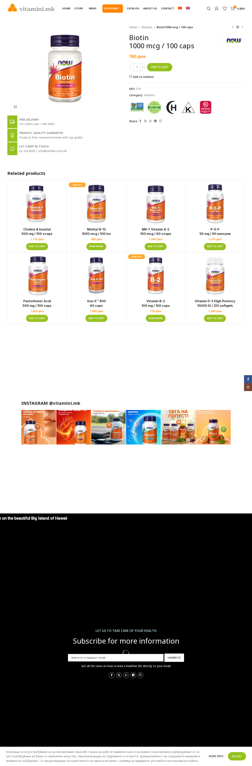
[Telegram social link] (155, 121)
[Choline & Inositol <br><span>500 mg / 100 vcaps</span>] (37, 203)
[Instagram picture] (38, 427)
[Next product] (242, 27)
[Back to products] (237, 27)
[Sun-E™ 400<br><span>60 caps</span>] (96, 275)
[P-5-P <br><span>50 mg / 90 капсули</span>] (215, 203)
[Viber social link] (160, 121)
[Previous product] (232, 27)
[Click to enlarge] (15, 107)
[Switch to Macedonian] (180, 8)
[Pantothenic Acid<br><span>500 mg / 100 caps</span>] (37, 275)
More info (216, 756)
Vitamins (146, 27)
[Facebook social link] (140, 121)
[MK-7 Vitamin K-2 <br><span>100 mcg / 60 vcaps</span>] (155, 203)
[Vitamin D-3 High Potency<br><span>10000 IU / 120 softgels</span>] (215, 275)
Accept (237, 756)
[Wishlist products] (225, 9)
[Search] (209, 9)
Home (133, 27)
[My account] (217, 9)
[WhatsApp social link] (150, 121)
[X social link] (145, 121)
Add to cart (159, 67)
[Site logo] (31, 7)
